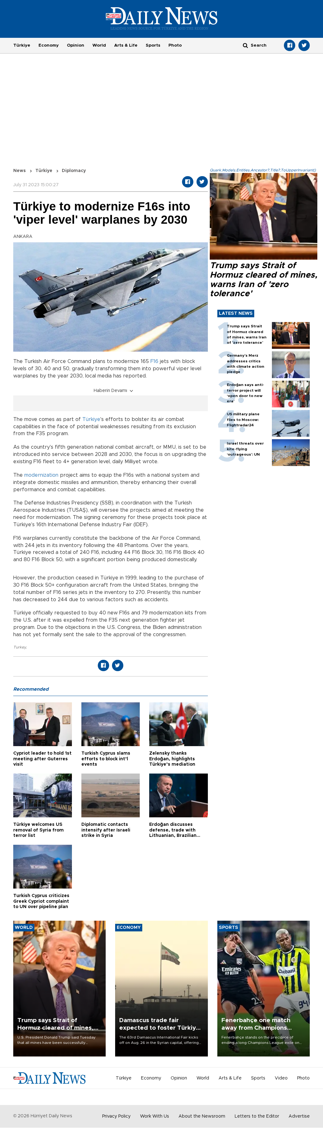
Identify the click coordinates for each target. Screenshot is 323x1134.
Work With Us (154, 1116)
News (19, 171)
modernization (41, 475)
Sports (153, 45)
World (99, 45)
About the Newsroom (202, 1116)
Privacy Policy (116, 1116)
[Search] (245, 45)
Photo (175, 45)
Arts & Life (126, 45)
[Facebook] (289, 45)
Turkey (19, 647)
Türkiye (21, 45)
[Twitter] (304, 45)
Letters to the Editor (257, 1116)
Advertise (299, 1116)
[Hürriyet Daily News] (162, 18)
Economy (48, 45)
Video (281, 1078)
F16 (154, 361)
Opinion (75, 45)
